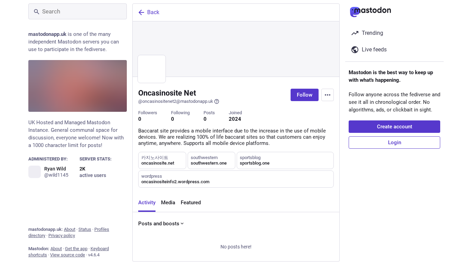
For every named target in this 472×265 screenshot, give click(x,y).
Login (394, 142)
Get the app (76, 248)
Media (168, 202)
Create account (394, 127)
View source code (67, 254)
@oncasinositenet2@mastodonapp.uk (175, 101)
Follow (304, 95)
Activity (146, 202)
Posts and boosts (158, 223)
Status (84, 229)
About (69, 229)
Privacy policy (61, 235)
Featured (191, 202)
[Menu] (327, 95)
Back (153, 12)
